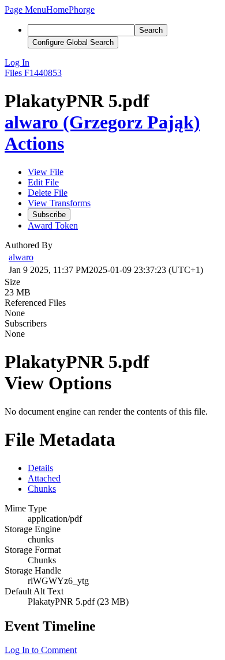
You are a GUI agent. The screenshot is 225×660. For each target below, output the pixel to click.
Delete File (48, 193)
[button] (25, 9)
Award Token (53, 225)
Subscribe (49, 214)
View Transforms (59, 203)
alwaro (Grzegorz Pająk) (102, 122)
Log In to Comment (41, 650)
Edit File (43, 182)
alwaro (21, 257)
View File (45, 172)
